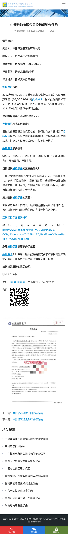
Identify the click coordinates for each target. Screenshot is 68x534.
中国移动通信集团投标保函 (27, 413)
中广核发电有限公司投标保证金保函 (25, 453)
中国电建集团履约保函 (17, 468)
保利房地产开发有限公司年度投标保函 (26, 476)
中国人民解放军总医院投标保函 (22, 461)
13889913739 (18, 282)
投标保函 (7, 87)
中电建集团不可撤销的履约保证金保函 (26, 439)
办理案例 (21, 31)
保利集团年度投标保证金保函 (21, 483)
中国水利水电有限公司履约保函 (22, 498)
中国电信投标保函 (15, 446)
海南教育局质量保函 (16, 505)
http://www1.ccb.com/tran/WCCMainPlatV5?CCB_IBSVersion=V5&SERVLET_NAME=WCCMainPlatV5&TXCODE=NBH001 (33, 234)
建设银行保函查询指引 (15, 217)
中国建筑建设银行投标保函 (27, 419)
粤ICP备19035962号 (34, 519)
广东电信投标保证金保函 (19, 490)
